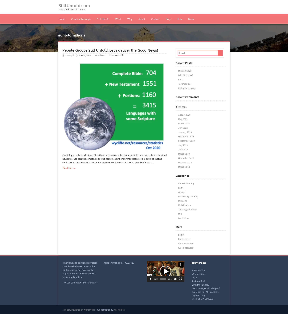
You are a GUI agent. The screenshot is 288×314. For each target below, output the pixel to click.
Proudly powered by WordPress (79, 309)
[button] (165, 271)
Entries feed (184, 239)
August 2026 (184, 114)
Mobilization (184, 205)
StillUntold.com (74, 5)
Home (61, 19)
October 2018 (185, 162)
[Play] (150, 278)
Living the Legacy (186, 88)
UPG (180, 213)
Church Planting (186, 183)
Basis (191, 19)
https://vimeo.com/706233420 (119, 262)
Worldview (100, 55)
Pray (168, 19)
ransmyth (70, 55)
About (141, 19)
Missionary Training (188, 196)
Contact (155, 19)
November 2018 (186, 158)
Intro (180, 79)
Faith (180, 187)
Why (129, 19)
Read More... (69, 167)
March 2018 (184, 166)
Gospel (181, 192)
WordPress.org (185, 247)
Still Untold (103, 19)
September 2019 (186, 140)
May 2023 (183, 119)
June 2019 (183, 149)
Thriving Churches (187, 209)
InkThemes (119, 309)
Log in (181, 234)
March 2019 (184, 153)
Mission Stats (185, 70)
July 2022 (183, 127)
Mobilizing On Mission (203, 299)
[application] (165, 271)
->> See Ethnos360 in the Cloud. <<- (80, 282)
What (118, 19)
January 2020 (185, 132)
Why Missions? (185, 75)
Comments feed (186, 243)
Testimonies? (184, 83)
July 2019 (183, 145)
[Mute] (175, 278)
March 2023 (184, 123)
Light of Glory (198, 295)
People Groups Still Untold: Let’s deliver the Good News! (110, 50)
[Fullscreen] (180, 278)
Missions (182, 200)
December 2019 (186, 136)
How (179, 19)
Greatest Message (81, 19)
